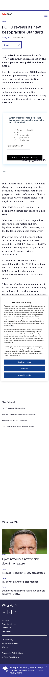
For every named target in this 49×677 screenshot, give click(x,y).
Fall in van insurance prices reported (20, 581)
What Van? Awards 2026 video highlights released (19, 414)
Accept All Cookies (24, 375)
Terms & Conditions (10, 643)
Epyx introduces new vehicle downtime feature (18, 426)
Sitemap (5, 647)
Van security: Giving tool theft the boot (15, 420)
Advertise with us (8, 624)
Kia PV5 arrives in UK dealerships (14, 408)
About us (5, 620)
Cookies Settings (24, 362)
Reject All (24, 369)
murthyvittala (6, 38)
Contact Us (6, 627)
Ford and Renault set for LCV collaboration (23, 572)
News (4, 22)
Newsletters (6, 631)
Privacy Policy (7, 639)
